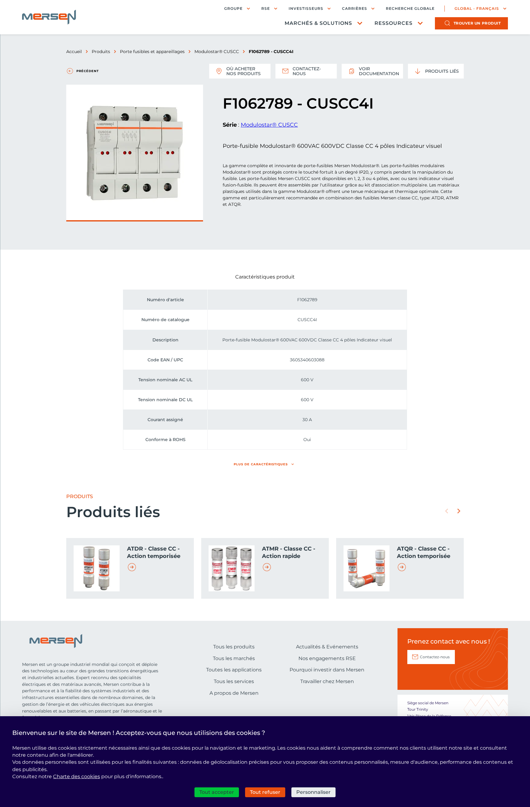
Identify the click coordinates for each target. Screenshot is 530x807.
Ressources (393, 23)
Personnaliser (313, 792)
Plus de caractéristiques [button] (261, 464)
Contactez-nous (307, 71)
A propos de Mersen (234, 693)
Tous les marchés (234, 658)
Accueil (74, 51)
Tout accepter (216, 792)
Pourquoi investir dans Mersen (327, 670)
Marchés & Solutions (318, 23)
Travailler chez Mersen (327, 681)
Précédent (87, 71)
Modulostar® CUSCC (216, 51)
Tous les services (234, 681)
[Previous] (446, 511)
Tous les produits (234, 647)
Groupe (233, 8)
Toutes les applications (234, 670)
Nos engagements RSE (327, 658)
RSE (265, 8)
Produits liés (442, 71)
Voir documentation (379, 71)
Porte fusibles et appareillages (152, 51)
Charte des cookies (76, 776)
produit (477, 23)
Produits (101, 51)
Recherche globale (410, 8)
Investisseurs (306, 8)
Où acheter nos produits (243, 71)
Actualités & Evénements (327, 647)
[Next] (459, 511)
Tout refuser (265, 792)
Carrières (354, 8)
